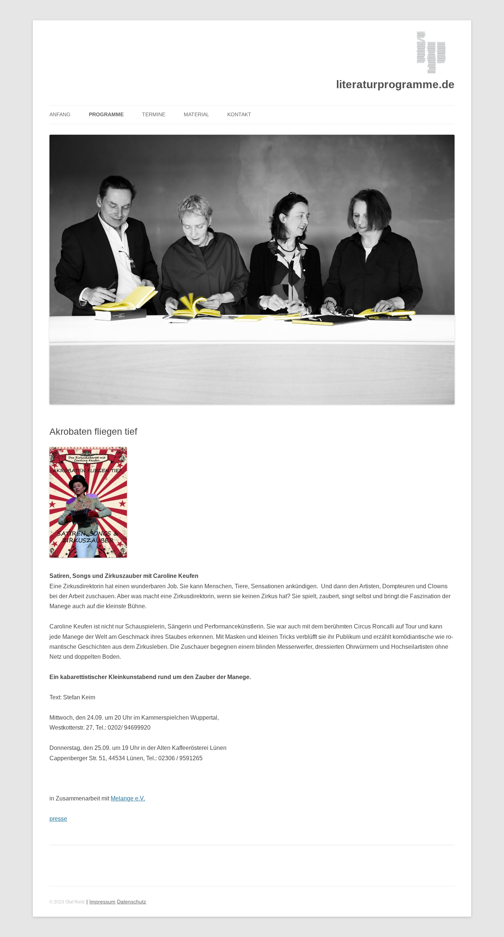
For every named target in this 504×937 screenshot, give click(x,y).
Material (196, 114)
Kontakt (239, 114)
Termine (153, 114)
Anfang (59, 114)
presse (58, 819)
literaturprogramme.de (395, 84)
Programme (106, 114)
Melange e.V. (128, 798)
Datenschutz (131, 902)
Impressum (102, 902)
